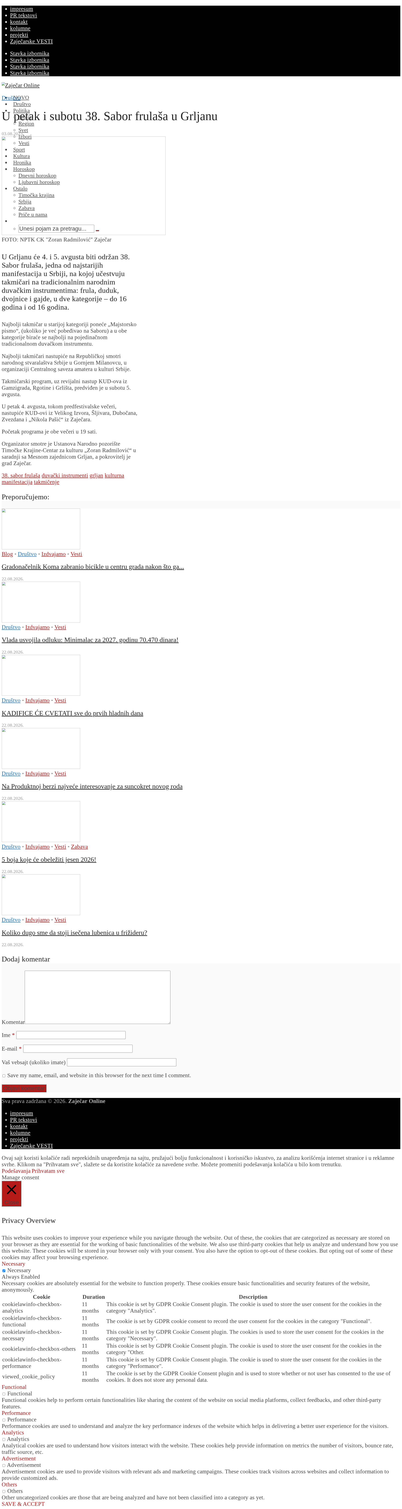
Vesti (76, 554)
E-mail (12, 1049)
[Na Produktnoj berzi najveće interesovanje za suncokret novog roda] (41, 767)
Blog (7, 554)
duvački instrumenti (65, 475)
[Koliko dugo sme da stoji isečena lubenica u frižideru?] (41, 913)
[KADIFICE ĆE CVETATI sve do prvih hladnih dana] (41, 694)
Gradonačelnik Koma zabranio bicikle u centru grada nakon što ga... (93, 566)
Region (26, 124)
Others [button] (9, 1484)
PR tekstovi (23, 15)
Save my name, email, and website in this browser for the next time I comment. (99, 1075)
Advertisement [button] (19, 1458)
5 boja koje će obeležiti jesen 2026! (49, 859)
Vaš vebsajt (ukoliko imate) (34, 1062)
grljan (96, 475)
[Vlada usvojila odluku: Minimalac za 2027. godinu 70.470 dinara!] (41, 621)
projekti (19, 35)
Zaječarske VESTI (31, 41)
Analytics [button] (13, 1432)
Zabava (79, 846)
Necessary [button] (13, 1264)
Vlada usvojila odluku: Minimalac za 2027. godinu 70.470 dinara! (90, 640)
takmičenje (46, 482)
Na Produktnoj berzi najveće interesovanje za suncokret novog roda (92, 786)
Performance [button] (16, 1413)
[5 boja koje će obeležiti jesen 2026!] (41, 840)
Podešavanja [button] (16, 1171)
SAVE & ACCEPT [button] (23, 1504)
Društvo (11, 98)
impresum (21, 9)
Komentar (13, 1022)
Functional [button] (14, 1387)
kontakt (19, 22)
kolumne (20, 28)
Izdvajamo (53, 554)
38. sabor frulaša (21, 475)
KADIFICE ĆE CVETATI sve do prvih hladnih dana (72, 713)
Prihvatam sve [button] (48, 1171)
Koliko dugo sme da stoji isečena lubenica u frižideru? (74, 932)
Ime (8, 1035)
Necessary (19, 1270)
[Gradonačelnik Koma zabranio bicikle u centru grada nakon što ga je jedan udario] (41, 547)
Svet (23, 130)
